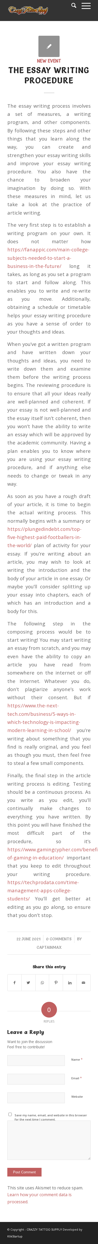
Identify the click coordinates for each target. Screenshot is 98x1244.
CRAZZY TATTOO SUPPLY (44, 1229)
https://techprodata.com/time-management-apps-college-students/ (43, 890)
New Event (49, 61)
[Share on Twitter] (28, 983)
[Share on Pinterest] (56, 983)
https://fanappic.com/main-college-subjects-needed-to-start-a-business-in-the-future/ (48, 257)
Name (77, 1059)
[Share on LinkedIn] (70, 983)
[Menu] (83, 5)
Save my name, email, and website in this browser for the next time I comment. (51, 1117)
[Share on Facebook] (14, 983)
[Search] (71, 5)
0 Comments (59, 938)
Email (76, 1078)
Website (77, 1096)
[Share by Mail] (83, 983)
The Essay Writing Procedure (49, 75)
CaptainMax (49, 947)
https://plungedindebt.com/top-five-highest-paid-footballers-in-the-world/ (44, 537)
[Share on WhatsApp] (42, 983)
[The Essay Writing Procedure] (49, 46)
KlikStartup (14, 1236)
